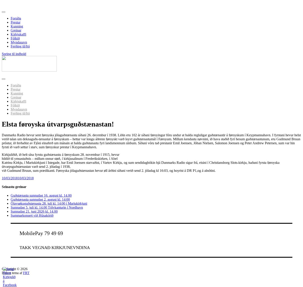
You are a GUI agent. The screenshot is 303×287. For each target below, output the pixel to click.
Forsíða (16, 18)
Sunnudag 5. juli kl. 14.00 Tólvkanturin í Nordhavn (47, 207)
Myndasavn (19, 42)
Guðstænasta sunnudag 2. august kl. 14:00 (40, 199)
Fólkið (15, 38)
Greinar (16, 30)
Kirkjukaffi (18, 34)
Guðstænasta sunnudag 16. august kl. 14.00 (41, 195)
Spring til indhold (14, 54)
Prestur (15, 22)
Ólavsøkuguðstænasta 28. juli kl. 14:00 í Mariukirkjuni (49, 203)
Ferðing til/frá (20, 46)
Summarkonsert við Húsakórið (32, 215)
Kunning (17, 26)
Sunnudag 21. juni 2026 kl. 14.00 (34, 211)
